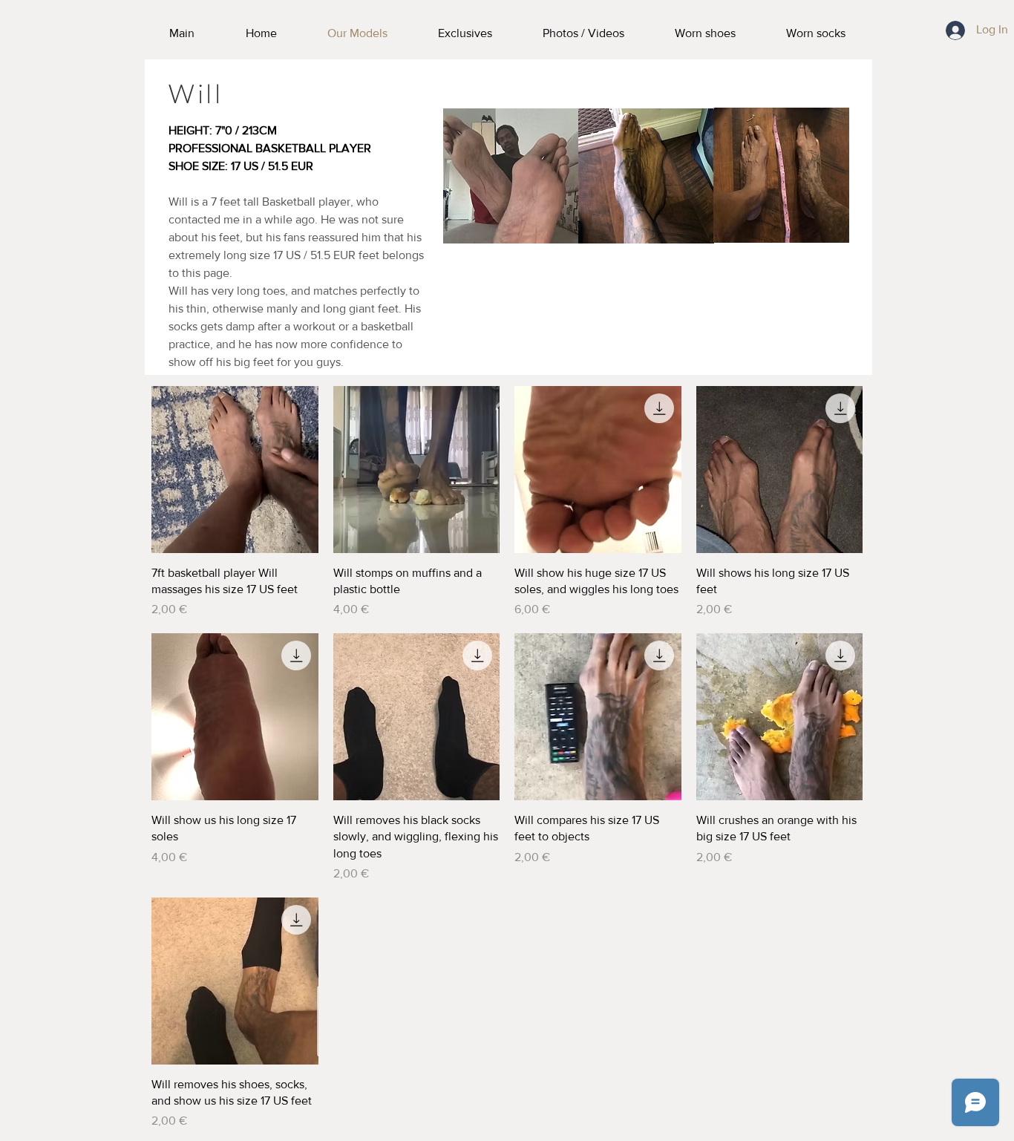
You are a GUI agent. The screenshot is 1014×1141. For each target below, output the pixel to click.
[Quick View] (234, 469)
